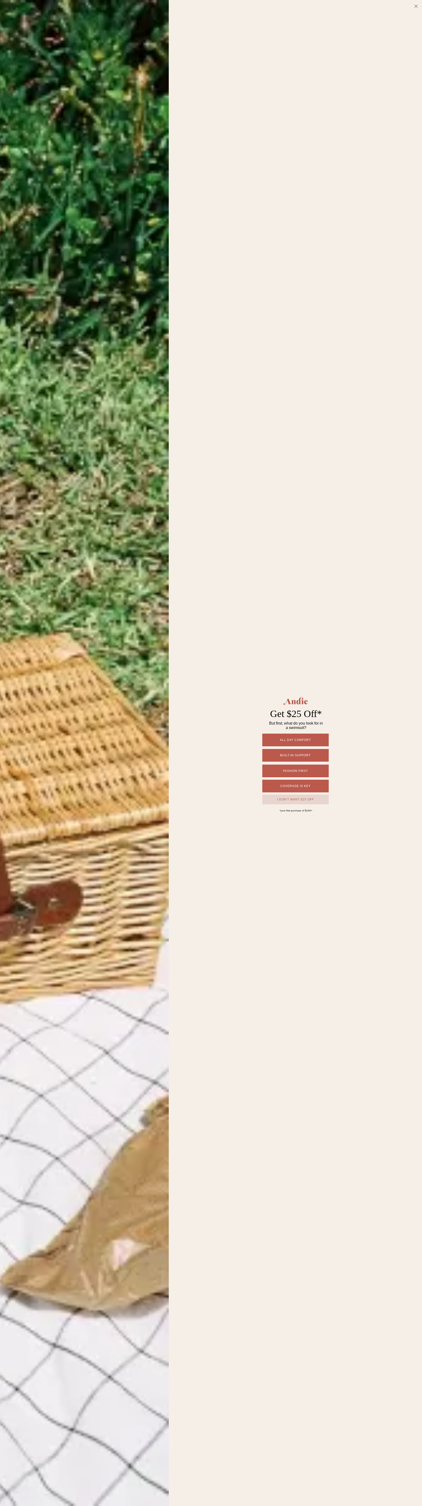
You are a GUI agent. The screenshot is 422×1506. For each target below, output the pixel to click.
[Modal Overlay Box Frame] (211, 753)
